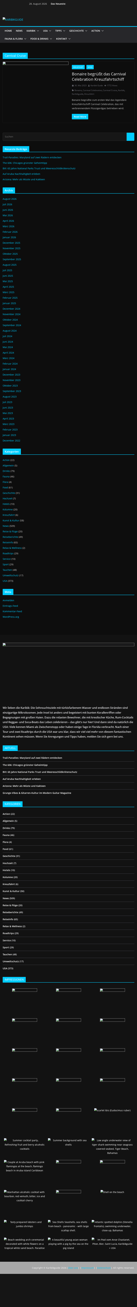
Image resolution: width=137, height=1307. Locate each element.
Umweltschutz (11, 575)
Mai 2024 (8, 347)
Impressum (87, 1267)
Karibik (121, 90)
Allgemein (8, 465)
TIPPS (58, 30)
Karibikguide (77, 94)
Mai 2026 (8, 215)
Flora (5, 482)
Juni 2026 (8, 209)
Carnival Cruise (110, 90)
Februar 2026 (10, 231)
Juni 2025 (8, 275)
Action (6, 460)
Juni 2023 (8, 407)
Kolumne (8, 509)
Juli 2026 (7, 204)
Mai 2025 (8, 281)
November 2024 (11, 314)
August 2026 (10, 198)
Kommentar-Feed (12, 611)
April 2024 (8, 352)
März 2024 (8, 358)
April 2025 (8, 286)
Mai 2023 (8, 413)
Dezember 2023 (11, 374)
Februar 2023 (10, 429)
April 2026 (8, 220)
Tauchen (7, 569)
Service (7, 558)
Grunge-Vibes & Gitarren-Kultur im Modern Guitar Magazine (37, 792)
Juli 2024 (7, 336)
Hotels (6, 504)
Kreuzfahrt (78, 67)
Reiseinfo (8, 542)
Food (5, 487)
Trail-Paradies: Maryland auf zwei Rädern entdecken (32, 157)
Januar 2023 (9, 435)
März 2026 (8, 226)
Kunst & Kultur (11, 520)
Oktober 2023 (10, 385)
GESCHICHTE (76, 30)
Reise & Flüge (10, 531)
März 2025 (8, 292)
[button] (37, 30)
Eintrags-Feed (10, 605)
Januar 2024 (9, 369)
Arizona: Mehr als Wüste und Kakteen (24, 179)
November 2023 (11, 380)
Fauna (6, 476)
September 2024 (12, 325)
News (90, 67)
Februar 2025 (10, 297)
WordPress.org (11, 616)
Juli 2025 (7, 270)
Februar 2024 (10, 363)
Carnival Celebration (92, 90)
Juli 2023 (7, 402)
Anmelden (8, 600)
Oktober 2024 (10, 319)
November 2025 (11, 248)
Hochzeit (7, 498)
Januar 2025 (9, 303)
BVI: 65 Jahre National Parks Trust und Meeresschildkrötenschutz (39, 168)
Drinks (6, 471)
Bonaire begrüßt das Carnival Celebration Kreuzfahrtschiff (99, 76)
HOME (8, 30)
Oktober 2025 (10, 253)
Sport (6, 564)
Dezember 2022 (11, 440)
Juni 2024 (8, 341)
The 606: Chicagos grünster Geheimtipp (25, 162)
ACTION (95, 30)
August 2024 (10, 330)
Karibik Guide (97, 85)
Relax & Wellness (12, 547)
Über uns (73, 1267)
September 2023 (12, 391)
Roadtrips (8, 553)
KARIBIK (31, 30)
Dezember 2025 (11, 242)
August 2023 (10, 396)
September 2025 (12, 259)
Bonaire (78, 90)
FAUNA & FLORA (14, 38)
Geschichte (9, 493)
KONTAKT (61, 38)
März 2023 (8, 424)
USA (45, 30)
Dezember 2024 (11, 308)
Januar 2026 (9, 237)
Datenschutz (104, 1267)
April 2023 (8, 418)
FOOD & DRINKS (39, 38)
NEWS (19, 30)
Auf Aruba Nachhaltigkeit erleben (21, 173)
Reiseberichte (10, 536)
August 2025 (10, 264)
